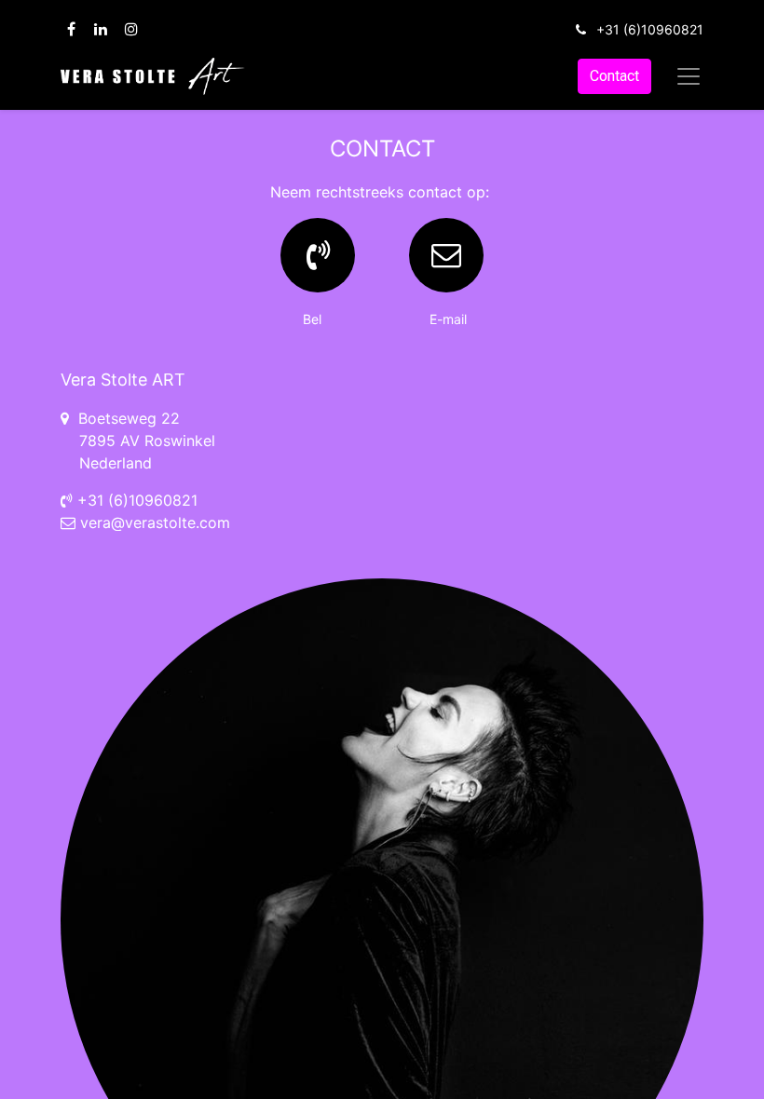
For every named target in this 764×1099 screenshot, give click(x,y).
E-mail (446, 319)
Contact (614, 76)
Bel (318, 319)
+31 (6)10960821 (649, 29)
